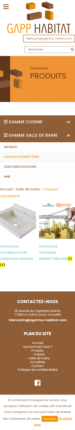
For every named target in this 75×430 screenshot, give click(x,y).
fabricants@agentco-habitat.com (49, 38)
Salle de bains (28, 189)
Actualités (37, 362)
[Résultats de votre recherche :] (37, 50)
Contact (37, 366)
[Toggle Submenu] (68, 122)
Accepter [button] (50, 419)
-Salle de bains (38, 358)
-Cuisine (38, 354)
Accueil (6, 189)
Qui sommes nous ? (37, 346)
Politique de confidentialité (38, 370)
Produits (37, 350)
